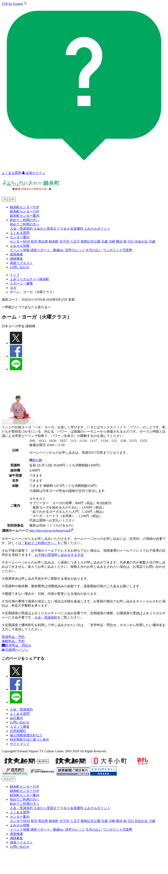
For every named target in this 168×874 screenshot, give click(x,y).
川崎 (112, 241)
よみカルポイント (97, 228)
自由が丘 (141, 241)
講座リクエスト (21, 263)
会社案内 (16, 718)
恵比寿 (43, 241)
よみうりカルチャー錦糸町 (29, 279)
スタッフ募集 (20, 726)
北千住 (64, 241)
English (18, 4)
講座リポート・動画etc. (47, 250)
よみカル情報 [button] (20, 245)
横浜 (119, 241)
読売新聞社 (18, 731)
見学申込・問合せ (18, 645)
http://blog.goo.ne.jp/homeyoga (49, 530)
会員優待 (76, 228)
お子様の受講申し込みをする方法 (59, 555)
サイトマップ (20, 744)
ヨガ (13, 287)
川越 (152, 241)
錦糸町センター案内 (24, 215)
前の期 (37, 460)
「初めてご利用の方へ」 (39, 543)
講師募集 (16, 258)
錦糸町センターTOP (24, 211)
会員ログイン (35, 173)
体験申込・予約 (13, 641)
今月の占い (94, 250)
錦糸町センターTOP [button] (24, 207)
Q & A (65, 228)
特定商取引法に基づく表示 (29, 739)
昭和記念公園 (90, 241)
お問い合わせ (20, 267)
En (10, 4)
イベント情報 (20, 250)
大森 (104, 241)
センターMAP (20, 241)
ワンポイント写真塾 (117, 250)
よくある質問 (20, 233)
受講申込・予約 (13, 637)
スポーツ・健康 (21, 283)
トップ (15, 275)
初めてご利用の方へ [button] (24, 220)
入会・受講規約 (21, 228)
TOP (5, 4)
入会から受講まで (47, 228)
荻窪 (34, 241)
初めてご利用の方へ (24, 224)
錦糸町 (54, 241)
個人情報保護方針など (26, 735)
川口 (130, 241)
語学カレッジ (75, 250)
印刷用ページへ (16, 649)
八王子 (75, 241)
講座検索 (16, 254)
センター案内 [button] (20, 237)
